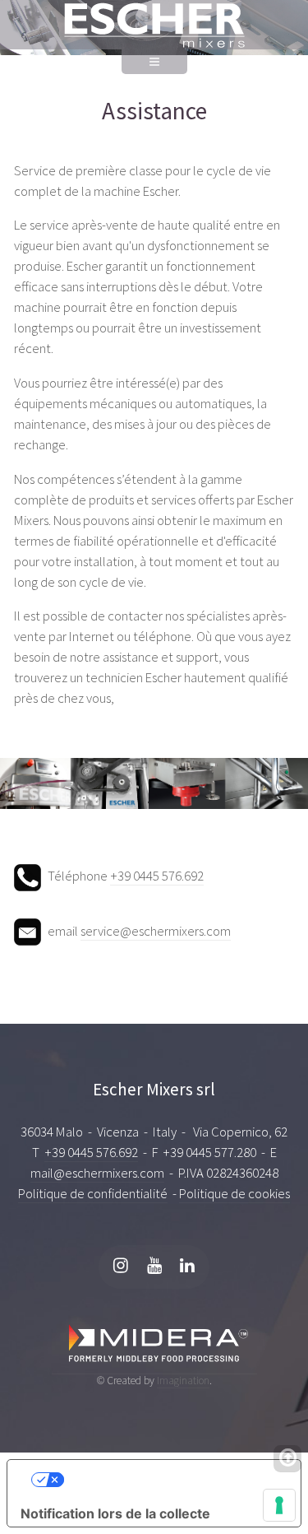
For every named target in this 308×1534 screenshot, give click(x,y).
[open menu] (154, 70)
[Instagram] (120, 1267)
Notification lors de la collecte (115, 1513)
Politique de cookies (234, 1193)
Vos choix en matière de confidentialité (175, 1479)
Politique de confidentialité (93, 1193)
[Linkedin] (187, 1267)
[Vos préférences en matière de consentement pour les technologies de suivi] (279, 1505)
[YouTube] (154, 1267)
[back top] (287, 1458)
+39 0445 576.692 (157, 876)
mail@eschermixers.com (97, 1173)
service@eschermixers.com (155, 931)
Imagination (183, 1381)
